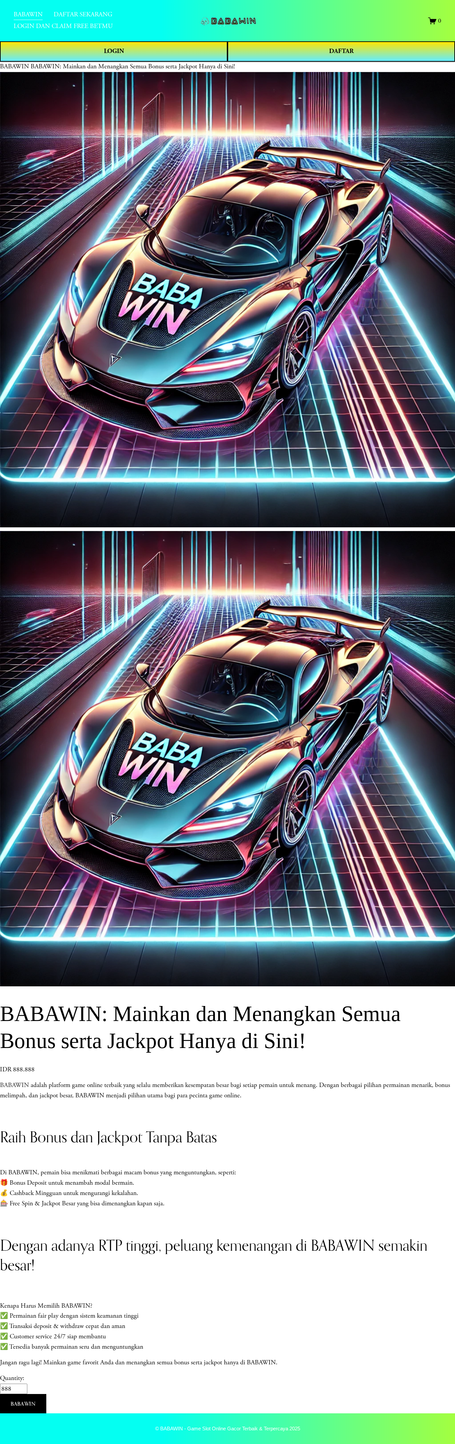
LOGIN (114, 51)
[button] (23, 1403)
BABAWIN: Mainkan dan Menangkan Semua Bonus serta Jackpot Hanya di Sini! (133, 66)
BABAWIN (14, 66)
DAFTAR (341, 51)
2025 (294, 1428)
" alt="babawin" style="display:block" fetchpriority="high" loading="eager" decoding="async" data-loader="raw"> (228, 20)
